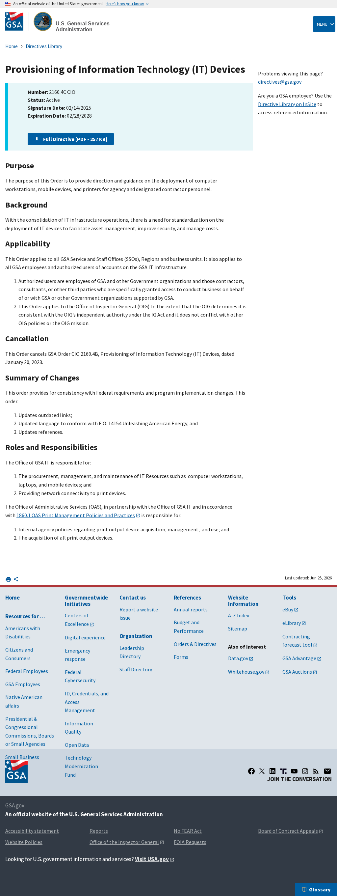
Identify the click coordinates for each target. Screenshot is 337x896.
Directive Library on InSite (287, 104)
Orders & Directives (195, 644)
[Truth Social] (283, 771)
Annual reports (191, 609)
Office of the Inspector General (124, 842)
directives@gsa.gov (279, 81)
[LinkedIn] (272, 771)
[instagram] (305, 771)
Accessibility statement (32, 830)
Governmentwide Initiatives (86, 600)
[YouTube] (294, 771)
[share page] (16, 580)
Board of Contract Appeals (288, 830)
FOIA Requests (190, 842)
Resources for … (25, 616)
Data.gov (238, 658)
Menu (322, 24)
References (187, 597)
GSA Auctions (297, 671)
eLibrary (291, 623)
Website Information (243, 600)
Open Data (77, 745)
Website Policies (23, 842)
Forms (181, 657)
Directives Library (44, 46)
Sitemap (237, 628)
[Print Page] (8, 579)
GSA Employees (22, 684)
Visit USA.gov (152, 859)
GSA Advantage (299, 658)
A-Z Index (238, 615)
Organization (135, 636)
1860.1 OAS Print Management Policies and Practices (75, 515)
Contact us (132, 597)
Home (11, 46)
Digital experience (85, 637)
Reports (99, 830)
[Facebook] (251, 771)
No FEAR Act (188, 830)
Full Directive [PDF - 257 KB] (75, 139)
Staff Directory (135, 669)
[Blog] (316, 771)
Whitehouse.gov (246, 671)
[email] (328, 771)
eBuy (287, 609)
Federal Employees (26, 671)
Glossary (319, 889)
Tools (289, 597)
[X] (262, 771)
